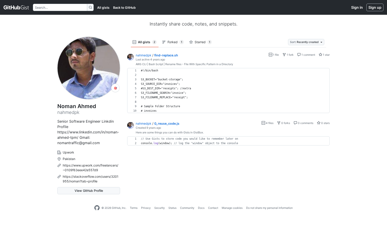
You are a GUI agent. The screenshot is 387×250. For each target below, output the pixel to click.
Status (172, 207)
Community (187, 207)
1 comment (308, 54)
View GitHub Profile (89, 190)
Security (159, 207)
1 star (326, 54)
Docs (201, 207)
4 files (269, 123)
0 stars (325, 123)
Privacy (146, 207)
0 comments (305, 123)
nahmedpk (143, 55)
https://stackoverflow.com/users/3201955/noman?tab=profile (90, 179)
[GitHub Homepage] (97, 208)
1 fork (290, 54)
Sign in (357, 7)
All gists (103, 7)
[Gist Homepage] (16, 7)
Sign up (374, 7)
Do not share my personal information (269, 207)
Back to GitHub (124, 7)
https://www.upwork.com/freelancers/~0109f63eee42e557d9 (90, 167)
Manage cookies (232, 207)
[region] (228, 90)
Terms (134, 207)
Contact (213, 207)
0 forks (285, 123)
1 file (275, 54)
